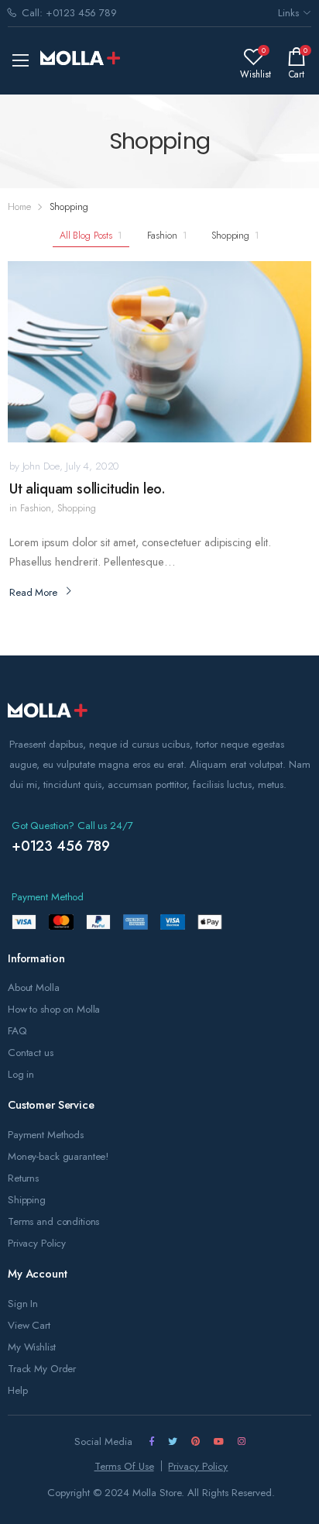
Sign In (23, 1303)
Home (19, 207)
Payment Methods (46, 1134)
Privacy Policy (37, 1243)
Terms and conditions (53, 1221)
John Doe (41, 466)
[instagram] (241, 1441)
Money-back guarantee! (58, 1156)
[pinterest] (195, 1441)
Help (17, 1390)
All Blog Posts (91, 236)
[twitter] (172, 1441)
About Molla (34, 987)
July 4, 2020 (92, 466)
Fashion (167, 236)
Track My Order (42, 1368)
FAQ (17, 1030)
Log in (21, 1074)
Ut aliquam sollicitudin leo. (87, 489)
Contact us (30, 1052)
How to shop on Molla (54, 1009)
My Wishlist (32, 1347)
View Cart (29, 1325)
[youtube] (219, 1441)
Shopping (235, 236)
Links (288, 12)
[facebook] (151, 1441)
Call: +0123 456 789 (69, 12)
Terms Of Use (124, 1466)
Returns (23, 1178)
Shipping (27, 1199)
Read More (33, 592)
